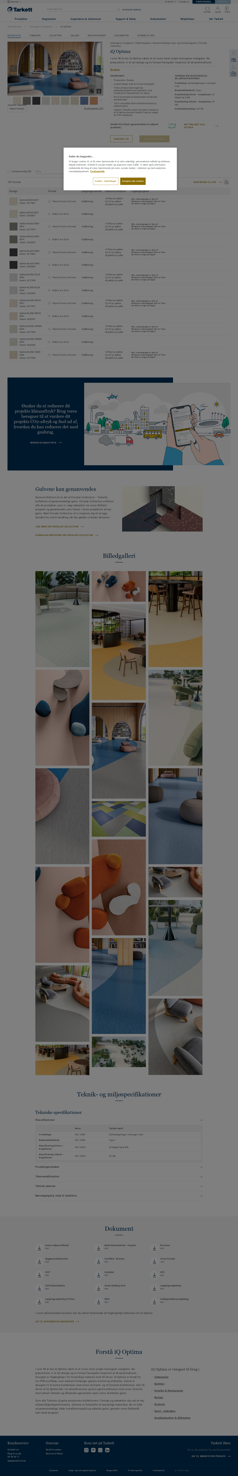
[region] (120, 169)
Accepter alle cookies (133, 181)
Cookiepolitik (97, 171)
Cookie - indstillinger (105, 181)
